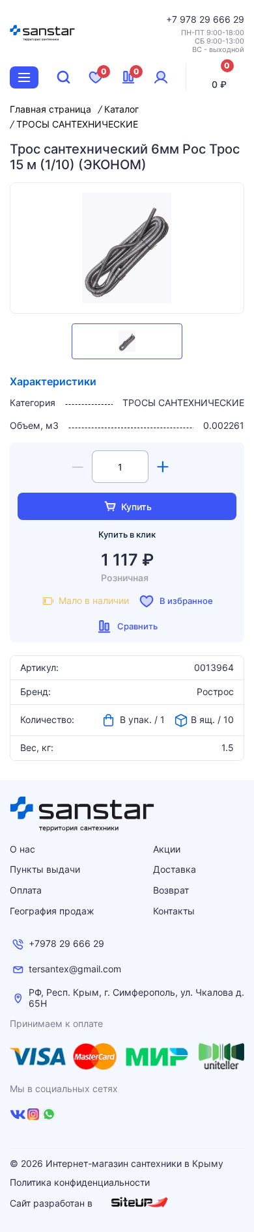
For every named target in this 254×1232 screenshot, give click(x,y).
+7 (173, 19)
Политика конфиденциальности (80, 1182)
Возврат (171, 890)
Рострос (215, 692)
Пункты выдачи (45, 869)
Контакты (174, 910)
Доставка (174, 869)
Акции (166, 849)
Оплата (26, 890)
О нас (22, 849)
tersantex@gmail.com (75, 969)
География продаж (52, 910)
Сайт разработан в (52, 1203)
